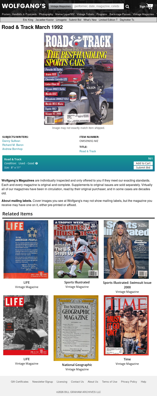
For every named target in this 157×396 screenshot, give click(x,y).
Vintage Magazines (143, 14)
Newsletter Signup (42, 381)
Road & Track (87, 151)
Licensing (62, 381)
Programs (101, 14)
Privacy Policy (129, 381)
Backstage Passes (120, 14)
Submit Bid (75, 19)
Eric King (28, 19)
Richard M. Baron (13, 145)
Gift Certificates (20, 381)
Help (143, 381)
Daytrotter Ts (127, 19)
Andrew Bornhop (12, 149)
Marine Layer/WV (64, 14)
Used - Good (26, 163)
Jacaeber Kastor (44, 19)
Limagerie (61, 19)
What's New (89, 19)
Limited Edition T (108, 19)
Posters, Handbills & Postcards (19, 14)
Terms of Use (109, 381)
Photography (46, 14)
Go (127, 6)
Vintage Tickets (85, 14)
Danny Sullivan (11, 141)
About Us (93, 381)
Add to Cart (143, 163)
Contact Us (77, 381)
